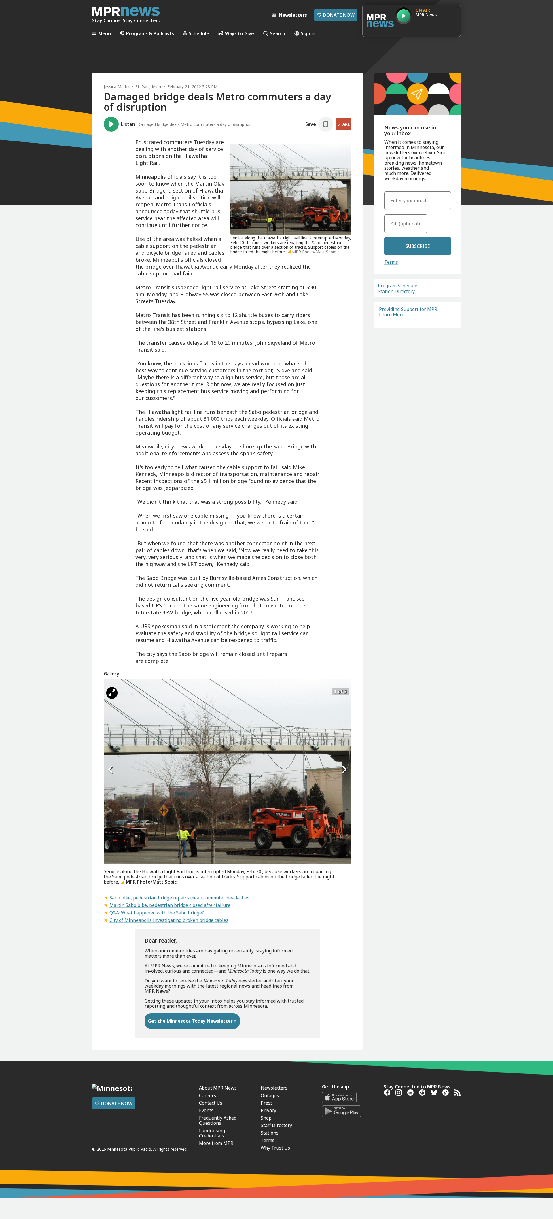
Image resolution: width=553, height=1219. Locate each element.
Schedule (199, 33)
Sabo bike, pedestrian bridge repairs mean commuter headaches (179, 898)
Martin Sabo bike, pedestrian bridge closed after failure (169, 905)
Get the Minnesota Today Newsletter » (192, 1021)
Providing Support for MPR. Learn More (408, 312)
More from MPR (216, 1143)
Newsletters (274, 1088)
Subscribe (418, 246)
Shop (266, 1118)
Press (267, 1103)
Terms (391, 262)
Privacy (268, 1110)
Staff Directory (276, 1125)
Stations (270, 1133)
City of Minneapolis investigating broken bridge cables (168, 920)
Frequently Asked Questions (217, 1120)
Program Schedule (397, 285)
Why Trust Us (275, 1148)
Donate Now (336, 15)
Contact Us (210, 1103)
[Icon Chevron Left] (111, 770)
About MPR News (218, 1088)
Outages (270, 1095)
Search (277, 33)
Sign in (308, 33)
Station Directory (396, 291)
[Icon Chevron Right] (344, 770)
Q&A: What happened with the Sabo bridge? (156, 912)
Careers (207, 1095)
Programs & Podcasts (150, 33)
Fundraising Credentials (212, 1133)
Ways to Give (239, 33)
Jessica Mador (117, 86)
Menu (104, 33)
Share (343, 124)
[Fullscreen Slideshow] (112, 693)
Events (206, 1110)
